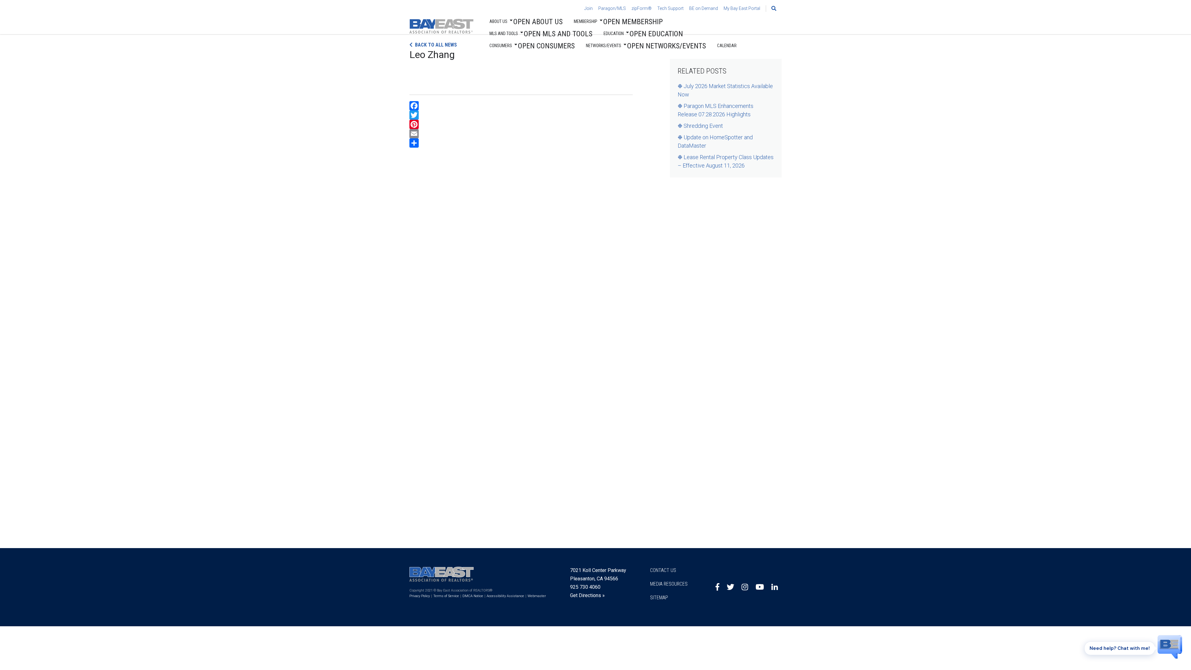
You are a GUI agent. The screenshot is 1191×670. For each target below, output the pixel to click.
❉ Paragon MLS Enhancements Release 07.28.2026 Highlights (715, 110)
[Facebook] (521, 105)
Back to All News (436, 45)
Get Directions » (587, 595)
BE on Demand (703, 8)
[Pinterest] (521, 124)
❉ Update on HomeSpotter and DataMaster (715, 141)
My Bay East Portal (742, 8)
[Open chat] (1170, 643)
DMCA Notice (472, 596)
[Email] (521, 133)
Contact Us (663, 570)
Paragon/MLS (612, 8)
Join (588, 8)
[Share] (521, 143)
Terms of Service (446, 596)
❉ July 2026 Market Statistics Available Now (725, 90)
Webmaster (537, 596)
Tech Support (670, 8)
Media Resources (669, 584)
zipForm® (641, 8)
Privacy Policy (419, 596)
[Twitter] (521, 115)
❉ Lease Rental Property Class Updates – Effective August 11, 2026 (726, 161)
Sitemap (659, 598)
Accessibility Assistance (505, 596)
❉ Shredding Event (700, 126)
